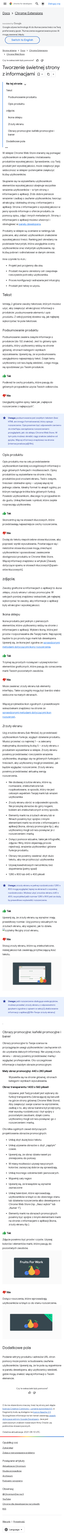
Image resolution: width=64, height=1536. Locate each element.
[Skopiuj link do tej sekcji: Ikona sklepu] (23, 615)
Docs (6, 13)
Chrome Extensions (29, 13)
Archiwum (7, 1475)
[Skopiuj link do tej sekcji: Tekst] (15, 295)
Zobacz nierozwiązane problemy (18, 1452)
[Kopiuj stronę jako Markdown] (48, 74)
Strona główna (9, 50)
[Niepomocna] (42, 60)
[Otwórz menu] (5, 3)
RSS (4, 1508)
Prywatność (19, 1521)
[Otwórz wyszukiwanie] (37, 4)
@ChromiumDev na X (13, 1494)
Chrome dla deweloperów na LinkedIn (21, 1504)
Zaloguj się (54, 3)
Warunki (6, 1521)
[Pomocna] (37, 60)
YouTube (6, 1499)
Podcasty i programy (12, 1480)
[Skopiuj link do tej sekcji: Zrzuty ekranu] (25, 726)
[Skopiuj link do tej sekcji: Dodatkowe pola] (34, 1348)
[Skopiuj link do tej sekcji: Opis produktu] (26, 455)
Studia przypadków (12, 1471)
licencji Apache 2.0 (42, 1412)
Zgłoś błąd (7, 1447)
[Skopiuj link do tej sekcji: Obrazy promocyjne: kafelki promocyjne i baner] (14, 1037)
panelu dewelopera (30, 224)
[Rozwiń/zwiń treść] (25, 84)
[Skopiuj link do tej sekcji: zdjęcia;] (18, 579)
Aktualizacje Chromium (14, 1466)
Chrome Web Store (16, 54)
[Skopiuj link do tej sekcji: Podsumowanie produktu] (41, 330)
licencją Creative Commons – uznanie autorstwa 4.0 (27, 1408)
